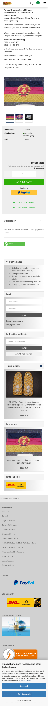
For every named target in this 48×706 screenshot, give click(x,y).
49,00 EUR (24, 468)
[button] (8, 174)
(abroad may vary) (29, 136)
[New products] (41, 366)
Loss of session (8, 561)
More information (24, 701)
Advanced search (24, 354)
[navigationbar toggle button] (44, 3)
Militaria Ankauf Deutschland (13, 552)
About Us (5, 512)
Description (10, 220)
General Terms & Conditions (12, 547)
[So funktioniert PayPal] (24, 583)
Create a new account (14, 321)
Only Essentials (24, 694)
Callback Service (8, 530)
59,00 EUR (24, 415)
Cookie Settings (8, 565)
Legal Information (8, 521)
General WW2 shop (9, 525)
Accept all (24, 686)
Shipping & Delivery (9, 534)
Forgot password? (13, 325)
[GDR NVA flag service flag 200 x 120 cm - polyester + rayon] (24, 91)
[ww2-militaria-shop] (6, 3)
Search (24, 348)
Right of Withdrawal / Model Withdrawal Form (19, 543)
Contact (5, 516)
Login (24, 315)
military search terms (10, 538)
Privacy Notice (25, 681)
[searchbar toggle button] (31, 3)
